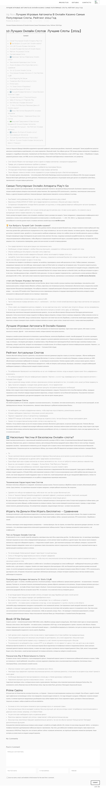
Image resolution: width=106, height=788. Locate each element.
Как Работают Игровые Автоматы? (21, 103)
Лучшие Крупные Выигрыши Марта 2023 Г (24, 137)
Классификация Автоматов (19, 135)
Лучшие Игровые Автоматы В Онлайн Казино (25, 49)
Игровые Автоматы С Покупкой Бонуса (23, 97)
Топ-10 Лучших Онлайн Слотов (20, 70)
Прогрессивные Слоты (17, 54)
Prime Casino (14, 84)
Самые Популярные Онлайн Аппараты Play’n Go (26, 41)
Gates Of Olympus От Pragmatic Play (22, 100)
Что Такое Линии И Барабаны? (20, 86)
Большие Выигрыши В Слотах (20, 89)
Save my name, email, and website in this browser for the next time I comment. (31, 777)
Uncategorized (25, 21)
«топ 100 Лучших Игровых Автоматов (22, 46)
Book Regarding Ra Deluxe (18, 78)
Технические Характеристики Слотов (23, 62)
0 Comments (38, 21)
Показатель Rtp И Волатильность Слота (23, 81)
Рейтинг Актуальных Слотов (19, 51)
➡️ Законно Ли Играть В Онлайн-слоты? (23, 132)
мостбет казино (60, 220)
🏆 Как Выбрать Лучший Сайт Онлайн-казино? (26, 43)
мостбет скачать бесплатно (87, 276)
